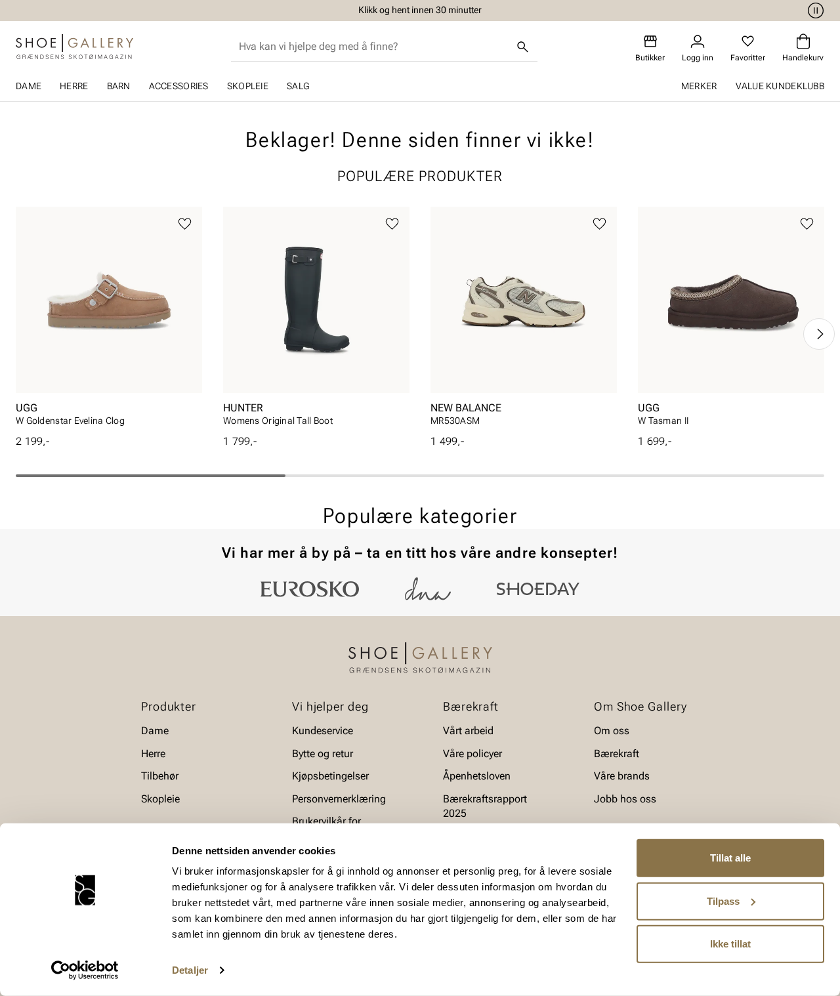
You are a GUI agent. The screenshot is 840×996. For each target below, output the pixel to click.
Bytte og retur (322, 753)
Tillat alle (730, 857)
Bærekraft (616, 753)
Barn (119, 86)
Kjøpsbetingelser (330, 776)
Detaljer (190, 970)
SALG (298, 86)
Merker (699, 86)
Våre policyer (472, 753)
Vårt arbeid (468, 730)
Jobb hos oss (625, 798)
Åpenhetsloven (477, 776)
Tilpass (723, 900)
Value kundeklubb (780, 86)
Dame (28, 86)
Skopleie (247, 86)
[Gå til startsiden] (74, 46)
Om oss (611, 730)
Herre (74, 86)
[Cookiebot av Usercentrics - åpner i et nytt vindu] (85, 970)
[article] (109, 320)
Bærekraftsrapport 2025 (485, 805)
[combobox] (374, 46)
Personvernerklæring (339, 798)
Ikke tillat (730, 943)
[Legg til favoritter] (185, 224)
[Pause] (813, 10)
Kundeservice (322, 730)
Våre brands (622, 776)
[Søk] (523, 46)
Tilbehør (159, 776)
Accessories (179, 86)
